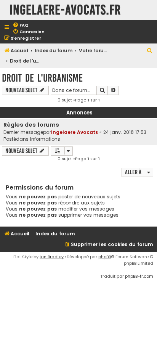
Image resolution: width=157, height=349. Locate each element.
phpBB (104, 257)
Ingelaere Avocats (74, 132)
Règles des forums (31, 125)
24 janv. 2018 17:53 (124, 132)
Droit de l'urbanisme (42, 78)
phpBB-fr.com (139, 276)
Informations (45, 139)
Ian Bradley (52, 257)
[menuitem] (21, 25)
